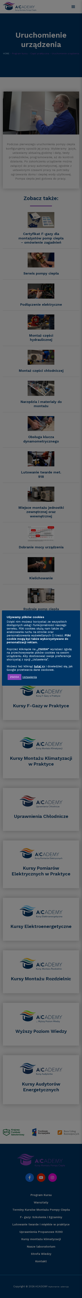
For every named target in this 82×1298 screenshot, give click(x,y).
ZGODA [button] (14, 677)
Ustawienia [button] (29, 677)
